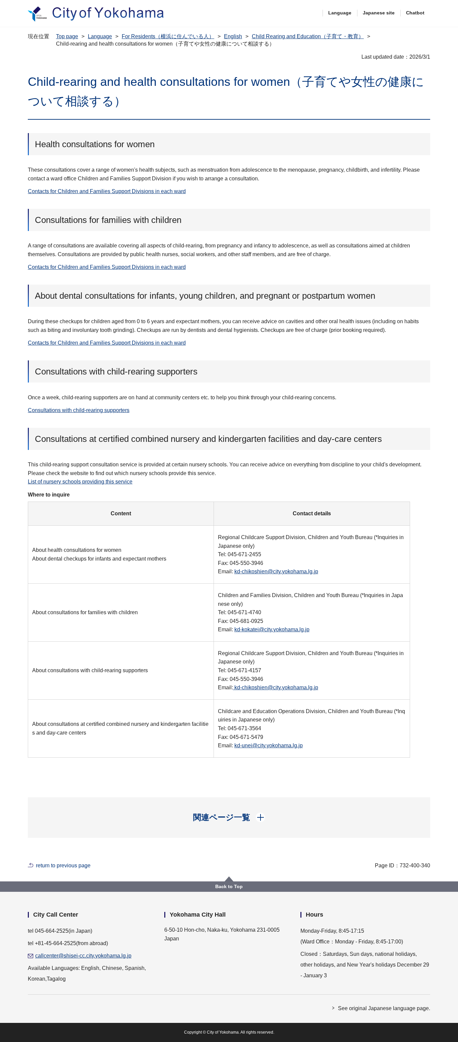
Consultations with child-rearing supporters (78, 410)
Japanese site (379, 12)
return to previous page (63, 865)
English (233, 36)
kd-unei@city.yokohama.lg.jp (268, 745)
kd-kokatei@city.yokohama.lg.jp (271, 629)
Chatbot (415, 12)
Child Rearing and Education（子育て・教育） (308, 36)
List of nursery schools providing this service (80, 481)
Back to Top (229, 886)
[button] (229, 817)
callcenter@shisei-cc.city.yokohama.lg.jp (83, 956)
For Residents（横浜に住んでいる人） (168, 36)
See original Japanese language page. (384, 1008)
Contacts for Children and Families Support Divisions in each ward (107, 191)
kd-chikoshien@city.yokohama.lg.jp (276, 571)
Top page (67, 36)
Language (339, 12)
